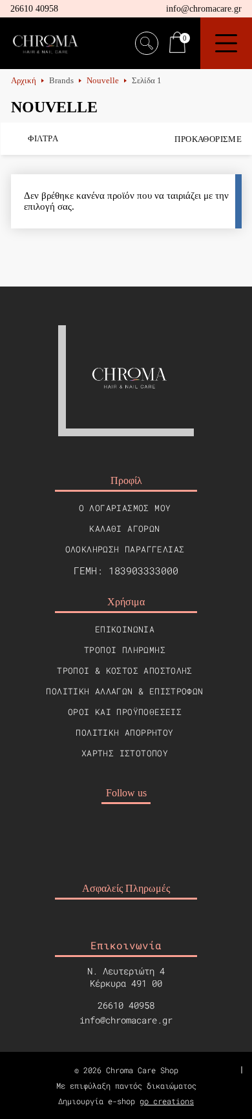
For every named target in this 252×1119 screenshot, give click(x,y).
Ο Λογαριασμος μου (125, 508)
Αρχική (23, 80)
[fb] (110, 834)
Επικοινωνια (124, 629)
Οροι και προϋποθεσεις (125, 712)
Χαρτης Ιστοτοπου (124, 753)
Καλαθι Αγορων (124, 528)
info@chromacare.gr (204, 9)
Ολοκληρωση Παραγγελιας (125, 549)
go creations (167, 1101)
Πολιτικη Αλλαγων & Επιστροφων (124, 691)
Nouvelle (103, 80)
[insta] (141, 834)
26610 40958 (34, 9)
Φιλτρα (43, 138)
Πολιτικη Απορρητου (124, 732)
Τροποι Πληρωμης (124, 650)
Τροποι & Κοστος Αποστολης (125, 670)
